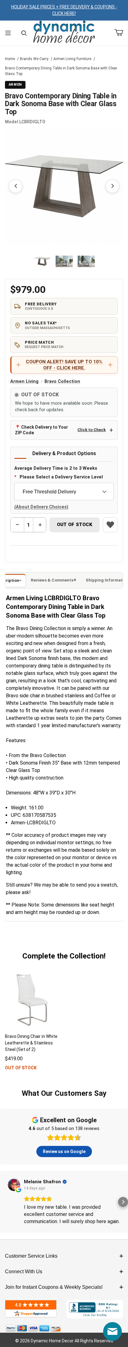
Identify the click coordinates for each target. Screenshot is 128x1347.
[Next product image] (112, 186)
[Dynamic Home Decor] (64, 32)
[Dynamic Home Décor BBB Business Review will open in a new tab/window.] (94, 1309)
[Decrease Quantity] (17, 525)
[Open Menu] (8, 33)
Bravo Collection (62, 381)
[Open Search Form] (24, 33)
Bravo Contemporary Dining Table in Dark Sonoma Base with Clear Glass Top (61, 71)
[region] (64, 261)
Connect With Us (23, 1271)
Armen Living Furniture (72, 59)
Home (10, 59)
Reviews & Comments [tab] (52, 580)
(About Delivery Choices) (41, 507)
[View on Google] (14, 1185)
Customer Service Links (31, 1256)
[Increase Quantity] (40, 525)
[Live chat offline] (112, 1331)
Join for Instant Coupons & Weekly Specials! (54, 1287)
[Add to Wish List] (110, 524)
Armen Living (24, 381)
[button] (42, 261)
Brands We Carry (34, 59)
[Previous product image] (15, 186)
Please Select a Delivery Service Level (61, 477)
